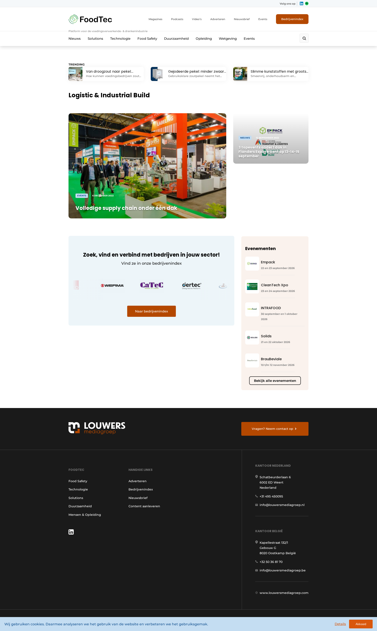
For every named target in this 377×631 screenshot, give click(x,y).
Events (262, 19)
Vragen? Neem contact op (272, 429)
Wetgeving (228, 38)
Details (340, 624)
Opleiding (204, 38)
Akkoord (361, 624)
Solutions (95, 38)
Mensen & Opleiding (85, 515)
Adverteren (217, 19)
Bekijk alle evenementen (275, 381)
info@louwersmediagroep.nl (282, 505)
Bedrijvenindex (292, 19)
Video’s (197, 19)
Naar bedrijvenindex (151, 311)
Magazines (155, 19)
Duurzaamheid (176, 38)
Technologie (120, 38)
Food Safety (147, 38)
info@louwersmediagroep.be (283, 570)
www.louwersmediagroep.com (284, 593)
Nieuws (75, 38)
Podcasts (177, 19)
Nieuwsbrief (242, 19)
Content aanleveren (144, 506)
